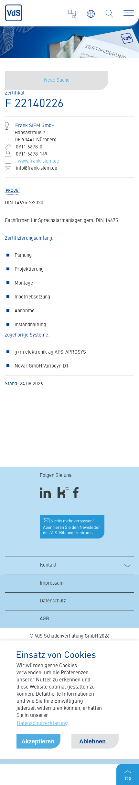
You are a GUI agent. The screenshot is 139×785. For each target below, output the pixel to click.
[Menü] (128, 13)
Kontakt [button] (48, 565)
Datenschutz (53, 601)
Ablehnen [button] (92, 741)
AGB (44, 619)
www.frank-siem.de (38, 161)
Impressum (52, 583)
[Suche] (109, 13)
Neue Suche (57, 80)
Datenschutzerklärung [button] (42, 723)
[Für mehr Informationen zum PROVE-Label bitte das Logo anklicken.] (15, 191)
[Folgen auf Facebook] (77, 492)
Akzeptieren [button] (37, 741)
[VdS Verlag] (72, 13)
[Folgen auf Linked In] (46, 492)
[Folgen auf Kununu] (63, 492)
